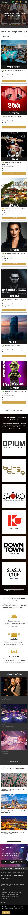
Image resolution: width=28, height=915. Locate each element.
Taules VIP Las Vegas (15, 896)
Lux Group (13, 885)
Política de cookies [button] (18, 908)
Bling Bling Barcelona (5, 698)
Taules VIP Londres (5, 894)
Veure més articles (13, 840)
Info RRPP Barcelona (7, 875)
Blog (14, 873)
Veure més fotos (13, 761)
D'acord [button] (6, 912)
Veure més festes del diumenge (13, 410)
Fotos (9, 873)
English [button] (3, 889)
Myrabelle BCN (4, 898)
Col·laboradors (18, 875)
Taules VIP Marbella (5, 896)
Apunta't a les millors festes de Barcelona (14, 862)
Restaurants (20, 873)
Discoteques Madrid (5, 892)
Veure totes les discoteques (13, 590)
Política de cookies (20, 884)
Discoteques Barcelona (16, 892)
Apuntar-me (14, 81)
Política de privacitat (10, 884)
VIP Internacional (6, 878)
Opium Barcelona (5, 724)
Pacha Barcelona (4, 751)
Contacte (3, 873)
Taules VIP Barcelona (14, 894)
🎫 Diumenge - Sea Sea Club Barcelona (13, 208)
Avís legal (3, 884)
